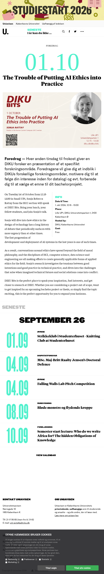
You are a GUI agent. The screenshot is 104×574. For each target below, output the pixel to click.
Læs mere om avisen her (66, 515)
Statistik (46, 559)
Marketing (13, 562)
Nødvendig (13, 559)
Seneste (34, 29)
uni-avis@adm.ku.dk (20, 522)
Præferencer (30, 559)
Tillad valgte (51, 568)
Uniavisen (8, 23)
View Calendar (46, 455)
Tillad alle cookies (82, 568)
